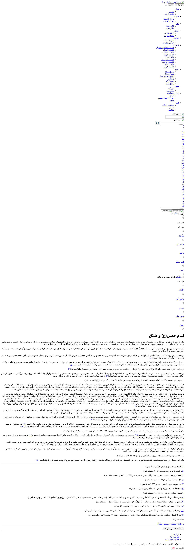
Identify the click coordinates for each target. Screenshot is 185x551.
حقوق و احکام (168, 105)
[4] (107, 376)
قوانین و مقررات (172, 539)
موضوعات (179, 5)
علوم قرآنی (169, 14)
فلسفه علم (169, 64)
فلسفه (176, 45)
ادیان (172, 95)
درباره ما (175, 534)
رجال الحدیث (168, 21)
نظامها (171, 110)
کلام (177, 24)
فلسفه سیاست (167, 59)
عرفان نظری (168, 43)
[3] (69, 369)
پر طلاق (180, 524)
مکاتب (171, 107)
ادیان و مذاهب (173, 93)
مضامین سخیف (169, 524)
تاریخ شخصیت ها (167, 76)
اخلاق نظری (169, 36)
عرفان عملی (168, 40)
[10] (136, 435)
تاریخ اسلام (169, 71)
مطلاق (159, 524)
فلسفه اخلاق (168, 50)
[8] (128, 426)
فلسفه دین (169, 57)
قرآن (177, 9)
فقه (177, 103)
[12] (37, 460)
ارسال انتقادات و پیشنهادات (173, 529)
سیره (177, 86)
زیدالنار (171, 79)
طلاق (178, 277)
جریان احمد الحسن (166, 98)
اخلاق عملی (169, 33)
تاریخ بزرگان (169, 74)
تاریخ (177, 69)
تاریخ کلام (170, 81)
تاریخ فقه (170, 83)
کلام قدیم (170, 28)
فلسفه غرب (169, 67)
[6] (91, 419)
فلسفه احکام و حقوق (165, 48)
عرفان (176, 38)
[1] (151, 358)
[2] (71, 365)
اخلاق (176, 31)
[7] (25, 424)
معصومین (170, 91)
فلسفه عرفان (168, 62)
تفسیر (171, 12)
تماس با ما (174, 537)
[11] (30, 435)
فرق (172, 100)
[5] (135, 406)
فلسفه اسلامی (168, 52)
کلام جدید (170, 26)
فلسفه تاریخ (169, 55)
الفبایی (171, 5)
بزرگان (171, 88)
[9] (21, 426)
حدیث (176, 16)
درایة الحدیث (168, 19)
